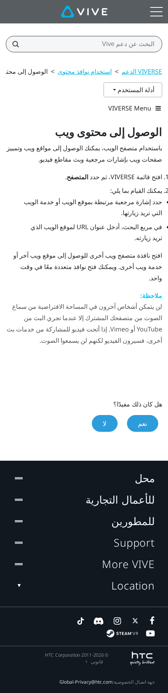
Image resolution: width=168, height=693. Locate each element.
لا (105, 423)
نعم (142, 423)
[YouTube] (150, 633)
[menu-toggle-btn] (156, 11)
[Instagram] (117, 620)
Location (133, 585)
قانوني (97, 661)
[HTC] (142, 658)
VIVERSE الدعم (142, 71)
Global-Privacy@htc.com (86, 682)
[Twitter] (133, 621)
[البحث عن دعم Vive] (18, 44)
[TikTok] (80, 620)
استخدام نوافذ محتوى (84, 71)
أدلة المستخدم (135, 90)
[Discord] (98, 620)
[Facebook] (150, 620)
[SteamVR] (122, 633)
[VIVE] (84, 12)
